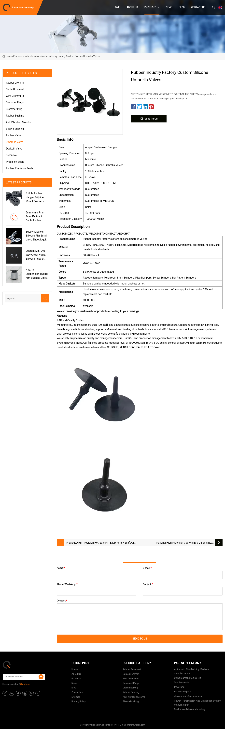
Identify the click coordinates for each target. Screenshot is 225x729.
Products (150, 7)
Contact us (198, 7)
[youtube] (24, 693)
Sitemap (75, 697)
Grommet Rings (15, 102)
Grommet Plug (14, 109)
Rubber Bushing (15, 115)
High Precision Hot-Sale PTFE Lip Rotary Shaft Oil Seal (105, 543)
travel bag (179, 687)
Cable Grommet (15, 89)
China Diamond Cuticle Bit (187, 678)
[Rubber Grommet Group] (18, 665)
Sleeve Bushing (15, 128)
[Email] (41, 676)
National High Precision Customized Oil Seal (182, 542)
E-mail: (147, 568)
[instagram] (31, 693)
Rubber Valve (13, 135)
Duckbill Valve (14, 148)
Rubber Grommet (15, 82)
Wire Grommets (15, 95)
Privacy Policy (78, 701)
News (169, 7)
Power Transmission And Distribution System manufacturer (197, 702)
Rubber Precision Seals (19, 168)
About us (132, 7)
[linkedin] (11, 693)
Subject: (148, 584)
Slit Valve (11, 155)
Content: (62, 600)
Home (117, 7)
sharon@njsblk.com (136, 725)
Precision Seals (15, 161)
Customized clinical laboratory (189, 709)
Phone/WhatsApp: (67, 584)
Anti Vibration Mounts (18, 122)
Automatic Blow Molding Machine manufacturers (191, 671)
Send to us (151, 118)
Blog (182, 7)
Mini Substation (182, 682)
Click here (25, 684)
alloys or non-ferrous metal (188, 696)
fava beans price (182, 691)
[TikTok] (37, 693)
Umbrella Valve (32, 56)
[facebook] (4, 693)
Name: (61, 568)
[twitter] (18, 693)
